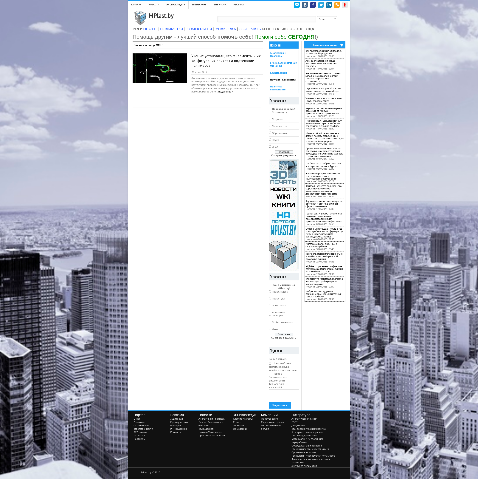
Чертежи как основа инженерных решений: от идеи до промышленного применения (323, 110)
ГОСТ (294, 422)
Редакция (139, 422)
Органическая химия (303, 452)
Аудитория (176, 418)
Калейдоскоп (278, 72)
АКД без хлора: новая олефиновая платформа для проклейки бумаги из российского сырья (324, 269)
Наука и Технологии (283, 79)
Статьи (237, 422)
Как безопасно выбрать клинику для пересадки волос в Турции (323, 165)
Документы (298, 425)
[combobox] (327, 19)
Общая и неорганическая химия (310, 449)
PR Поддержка (178, 428)
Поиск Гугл (278, 298)
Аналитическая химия (304, 418)
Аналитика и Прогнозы (278, 54)
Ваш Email (275, 387)
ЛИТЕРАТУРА (219, 4)
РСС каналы (140, 432)
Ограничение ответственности (143, 427)
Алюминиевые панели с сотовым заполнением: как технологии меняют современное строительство (323, 77)
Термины (238, 425)
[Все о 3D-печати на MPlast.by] (284, 215)
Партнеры (139, 439)
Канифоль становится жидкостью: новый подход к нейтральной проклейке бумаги (323, 256)
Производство (280, 112)
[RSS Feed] (337, 5)
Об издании (240, 428)
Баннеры (175, 425)
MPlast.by (161, 15)
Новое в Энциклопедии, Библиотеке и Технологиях (278, 379)
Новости (153, 4)
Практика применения (278, 88)
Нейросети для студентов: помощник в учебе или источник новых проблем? (323, 294)
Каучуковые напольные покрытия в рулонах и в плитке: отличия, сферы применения (324, 203)
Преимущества (179, 422)
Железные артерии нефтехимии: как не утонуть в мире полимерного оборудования (323, 176)
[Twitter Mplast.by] (321, 5)
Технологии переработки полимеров (313, 455)
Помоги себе (284, 37)
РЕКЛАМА (238, 4)
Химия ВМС (298, 462)
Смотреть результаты (284, 155)
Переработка (279, 126)
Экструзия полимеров (304, 465)
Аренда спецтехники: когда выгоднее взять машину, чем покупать (321, 63)
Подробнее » (225, 91)
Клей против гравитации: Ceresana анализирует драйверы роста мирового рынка (324, 281)
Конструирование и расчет (307, 432)
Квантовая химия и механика (308, 428)
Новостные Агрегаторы (277, 314)
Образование (280, 133)
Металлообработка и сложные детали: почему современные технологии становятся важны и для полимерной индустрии (324, 137)
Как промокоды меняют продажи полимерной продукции (323, 52)
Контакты (139, 435)
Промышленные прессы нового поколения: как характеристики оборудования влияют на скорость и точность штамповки (324, 152)
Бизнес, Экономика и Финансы (283, 64)
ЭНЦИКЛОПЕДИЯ (175, 4)
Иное (275, 147)
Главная (138, 45)
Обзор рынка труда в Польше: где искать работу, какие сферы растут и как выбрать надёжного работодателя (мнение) (324, 232)
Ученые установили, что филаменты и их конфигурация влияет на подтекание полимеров (226, 60)
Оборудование (269, 418)
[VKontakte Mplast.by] (305, 5)
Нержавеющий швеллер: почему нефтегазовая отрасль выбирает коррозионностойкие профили (323, 123)
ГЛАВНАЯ (136, 4)
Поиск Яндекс (280, 291)
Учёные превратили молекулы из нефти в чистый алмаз (323, 100)
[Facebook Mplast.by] (313, 5)
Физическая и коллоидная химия (310, 459)
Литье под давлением (304, 435)
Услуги (265, 428)
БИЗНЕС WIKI (199, 4)
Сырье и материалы (272, 422)
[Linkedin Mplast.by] (329, 5)
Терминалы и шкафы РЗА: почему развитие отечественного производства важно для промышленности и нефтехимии (323, 217)
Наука (275, 140)
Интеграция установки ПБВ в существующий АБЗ (321, 245)
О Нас (137, 418)
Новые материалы (325, 45)
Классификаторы (243, 418)
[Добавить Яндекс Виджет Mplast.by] (345, 5)
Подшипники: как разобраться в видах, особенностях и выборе (323, 90)
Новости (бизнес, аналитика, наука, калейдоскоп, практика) (283, 366)
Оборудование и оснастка (306, 445)
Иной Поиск (279, 305)
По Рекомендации (282, 322)
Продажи (277, 119)
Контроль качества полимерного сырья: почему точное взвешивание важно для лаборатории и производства (323, 189)
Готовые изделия (271, 425)
